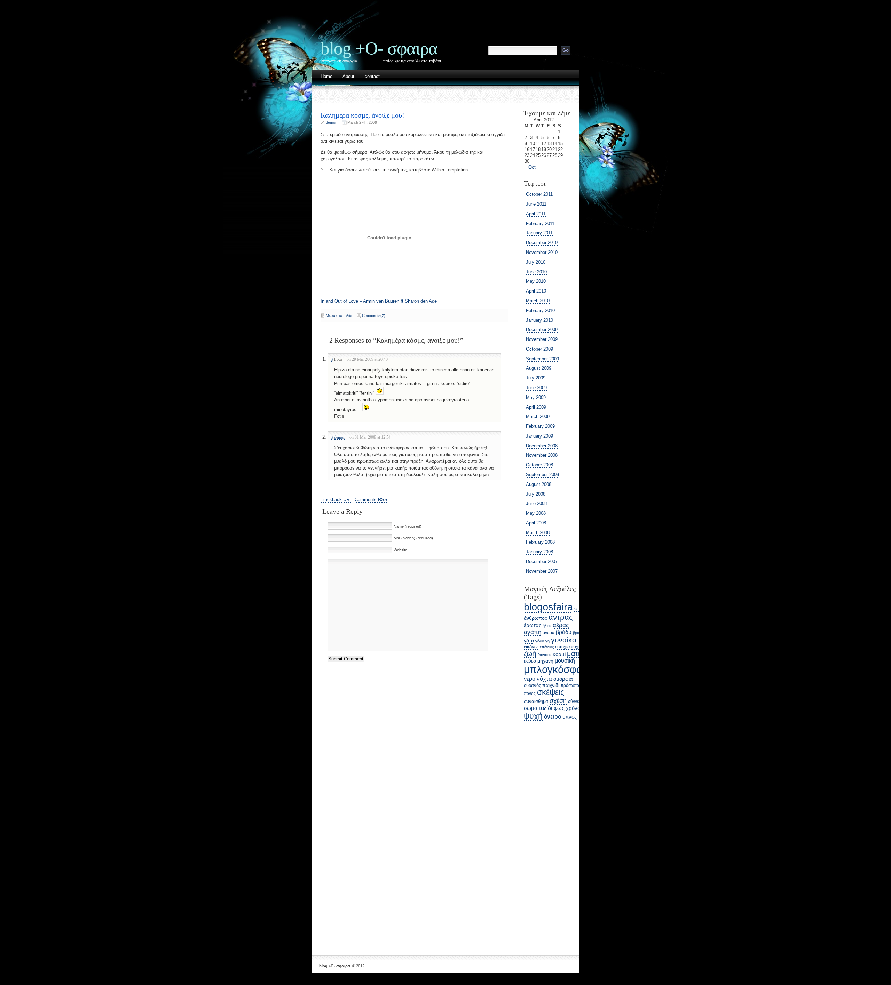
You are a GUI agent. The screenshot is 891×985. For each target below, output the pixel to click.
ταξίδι (545, 708)
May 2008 (536, 513)
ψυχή (533, 715)
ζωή (530, 653)
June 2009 (536, 387)
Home (326, 76)
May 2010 (536, 281)
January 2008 (539, 551)
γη (547, 641)
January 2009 (539, 436)
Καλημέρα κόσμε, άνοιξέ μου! (362, 115)
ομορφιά (563, 679)
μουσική (565, 661)
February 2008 (540, 542)
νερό (529, 679)
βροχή (578, 633)
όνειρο (552, 716)
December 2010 (542, 242)
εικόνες (531, 646)
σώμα (530, 708)
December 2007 (542, 561)
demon (331, 122)
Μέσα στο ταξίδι (339, 315)
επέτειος (547, 647)
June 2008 (536, 503)
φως (559, 708)
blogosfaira (548, 606)
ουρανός (532, 685)
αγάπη (532, 632)
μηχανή (545, 661)
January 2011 (539, 232)
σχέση (558, 700)
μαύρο (530, 661)
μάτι (573, 653)
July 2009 (535, 378)
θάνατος (544, 654)
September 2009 (542, 358)
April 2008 (536, 523)
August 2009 (538, 368)
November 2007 (542, 571)
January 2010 (539, 320)
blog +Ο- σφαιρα (379, 48)
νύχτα (544, 678)
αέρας (561, 625)
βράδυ (563, 632)
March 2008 (538, 532)
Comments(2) (373, 315)
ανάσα (548, 632)
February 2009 (540, 426)
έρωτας (532, 625)
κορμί (559, 654)
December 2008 (542, 445)
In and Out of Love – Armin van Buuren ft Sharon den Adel (379, 301)
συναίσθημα (536, 701)
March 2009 (538, 416)
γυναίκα (563, 640)
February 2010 (540, 310)
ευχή (576, 646)
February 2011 (540, 223)
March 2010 (538, 300)
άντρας (561, 617)
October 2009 (539, 349)
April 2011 (536, 213)
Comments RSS (371, 499)
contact (372, 76)
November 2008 (542, 455)
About (348, 76)
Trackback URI (336, 499)
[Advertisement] (545, 833)
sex (577, 609)
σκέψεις (550, 692)
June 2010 (536, 271)
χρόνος (574, 708)
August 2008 (538, 484)
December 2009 (542, 329)
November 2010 (542, 252)
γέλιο (539, 641)
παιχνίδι (550, 685)
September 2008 (542, 474)
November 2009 (542, 339)
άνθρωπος (535, 618)
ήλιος (547, 626)
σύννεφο (576, 701)
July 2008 (535, 494)
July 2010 (535, 262)
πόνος (530, 693)
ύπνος (569, 717)
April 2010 (536, 291)
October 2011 (539, 194)
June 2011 (536, 204)
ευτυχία (562, 646)
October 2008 (539, 464)
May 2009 (536, 397)
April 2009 (536, 407)
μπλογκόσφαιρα (560, 669)
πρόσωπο (570, 685)
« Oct (530, 167)
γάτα (529, 640)
